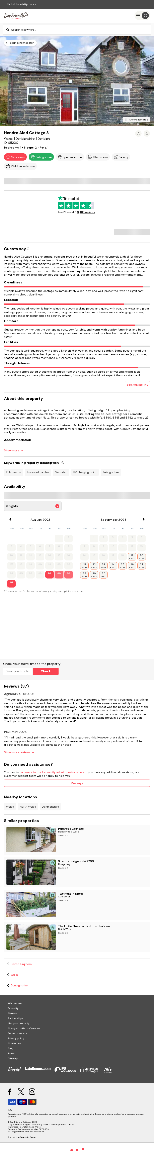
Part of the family (21, 4)
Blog (10, 1048)
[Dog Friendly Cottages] (16, 15)
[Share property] (147, 133)
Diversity (13, 1008)
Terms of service (17, 1033)
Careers (12, 1013)
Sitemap (13, 1058)
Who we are (15, 1003)
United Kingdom (21, 964)
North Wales (28, 806)
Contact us (14, 1043)
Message (77, 783)
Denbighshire (50, 806)
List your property (18, 1023)
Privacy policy (16, 1038)
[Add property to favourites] (138, 133)
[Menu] (142, 15)
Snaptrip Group (28, 1137)
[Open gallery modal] (77, 81)
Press (11, 1053)
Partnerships (15, 1018)
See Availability (137, 384)
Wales (10, 806)
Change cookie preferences (24, 1028)
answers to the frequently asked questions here (52, 772)
